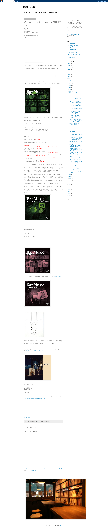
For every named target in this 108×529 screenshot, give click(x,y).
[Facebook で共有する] (46, 421)
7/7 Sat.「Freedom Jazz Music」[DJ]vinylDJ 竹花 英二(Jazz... (75, 108)
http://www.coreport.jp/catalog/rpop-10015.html (34, 350)
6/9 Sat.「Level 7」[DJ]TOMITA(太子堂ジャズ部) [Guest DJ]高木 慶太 (75, 167)
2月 (70, 180)
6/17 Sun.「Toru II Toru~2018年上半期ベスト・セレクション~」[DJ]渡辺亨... (75, 154)
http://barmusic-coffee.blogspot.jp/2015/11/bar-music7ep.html (35, 398)
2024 (69, 67)
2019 (69, 76)
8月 (70, 87)
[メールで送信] (42, 421)
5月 (70, 174)
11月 (70, 82)
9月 (70, 85)
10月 (70, 83)
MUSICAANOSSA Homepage (74, 54)
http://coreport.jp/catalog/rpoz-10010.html (53, 409)
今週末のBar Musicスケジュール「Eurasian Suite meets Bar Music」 (75, 94)
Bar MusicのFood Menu (73, 45)
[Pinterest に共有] (48, 421)
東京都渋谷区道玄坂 (71, 34)
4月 (70, 176)
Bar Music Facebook (72, 49)
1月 (70, 182)
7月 (70, 89)
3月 (70, 178)
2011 (69, 195)
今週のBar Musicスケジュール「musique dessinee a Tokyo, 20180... (75, 130)
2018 (69, 78)
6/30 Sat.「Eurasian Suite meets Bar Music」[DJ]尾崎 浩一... (75, 134)
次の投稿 (26, 468)
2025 (69, 65)
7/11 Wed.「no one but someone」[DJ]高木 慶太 (75, 102)
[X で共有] (45, 421)
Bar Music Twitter (71, 51)
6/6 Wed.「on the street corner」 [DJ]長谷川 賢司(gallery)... (75, 171)
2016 (69, 186)
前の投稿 (61, 468)
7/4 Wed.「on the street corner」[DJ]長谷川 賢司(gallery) (75, 116)
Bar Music (30, 6)
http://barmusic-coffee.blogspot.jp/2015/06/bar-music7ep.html (49, 406)
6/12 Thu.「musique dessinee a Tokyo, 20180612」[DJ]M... (75, 162)
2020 (69, 74)
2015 (69, 188)
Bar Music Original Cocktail (73, 43)
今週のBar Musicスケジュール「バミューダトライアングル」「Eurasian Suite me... (75, 120)
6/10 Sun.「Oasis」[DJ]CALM (75, 159)
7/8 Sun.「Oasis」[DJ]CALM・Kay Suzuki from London (75, 105)
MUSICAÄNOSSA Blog (73, 56)
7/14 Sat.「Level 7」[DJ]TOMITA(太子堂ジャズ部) (75, 98)
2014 (69, 189)
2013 (69, 191)
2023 (69, 69)
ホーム (43, 468)
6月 (70, 91)
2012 (69, 193)
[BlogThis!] (43, 421)
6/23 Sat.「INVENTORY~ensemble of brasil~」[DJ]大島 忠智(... (75, 145)
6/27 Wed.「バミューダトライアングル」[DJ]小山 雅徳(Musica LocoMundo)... (75, 138)
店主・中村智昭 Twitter (72, 52)
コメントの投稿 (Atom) (31, 470)
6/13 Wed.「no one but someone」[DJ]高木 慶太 (75, 157)
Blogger (61, 525)
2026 (69, 63)
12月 (70, 80)
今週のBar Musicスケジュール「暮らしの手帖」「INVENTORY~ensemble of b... (75, 125)
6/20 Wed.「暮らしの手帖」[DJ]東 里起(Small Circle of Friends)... (75, 149)
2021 (69, 73)
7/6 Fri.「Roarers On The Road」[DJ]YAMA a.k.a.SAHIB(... (74, 112)
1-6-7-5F (77, 34)
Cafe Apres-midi (71, 57)
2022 (69, 71)
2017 (69, 184)
